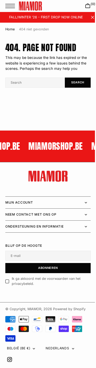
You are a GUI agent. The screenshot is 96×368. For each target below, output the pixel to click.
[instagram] (9, 359)
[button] (11, 6)
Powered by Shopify (69, 309)
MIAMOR (34, 309)
